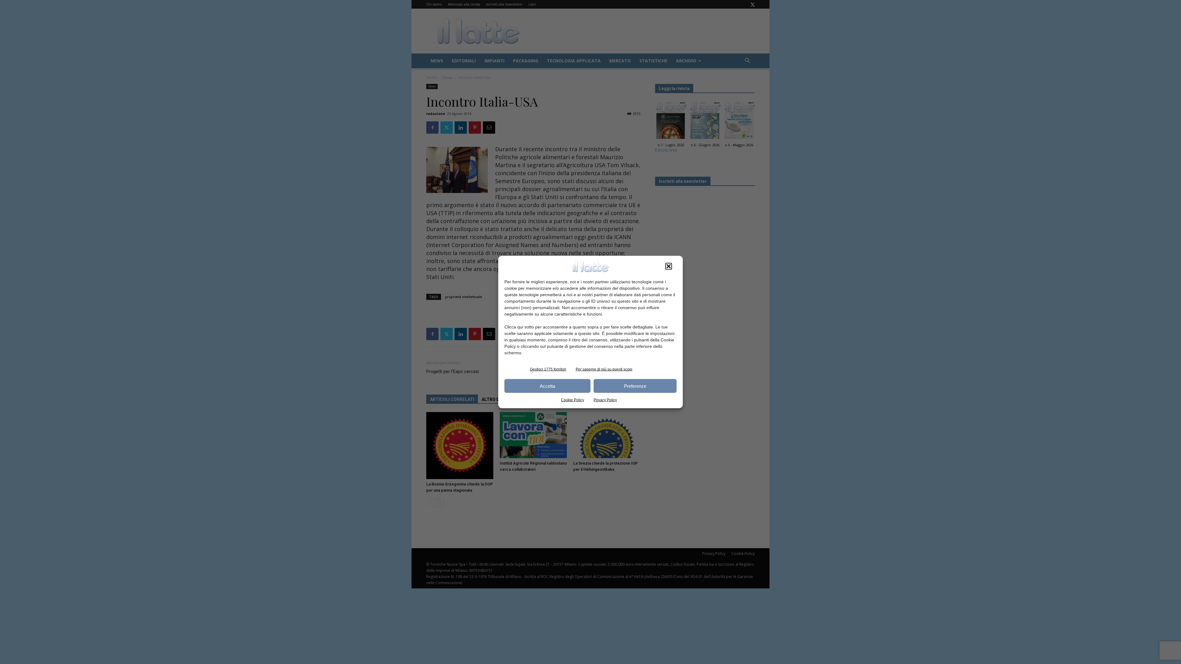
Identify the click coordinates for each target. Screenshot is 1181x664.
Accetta (547, 385)
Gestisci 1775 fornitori (548, 369)
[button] (669, 266)
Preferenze (635, 385)
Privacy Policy (605, 400)
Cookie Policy (572, 400)
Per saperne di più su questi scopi (604, 369)
